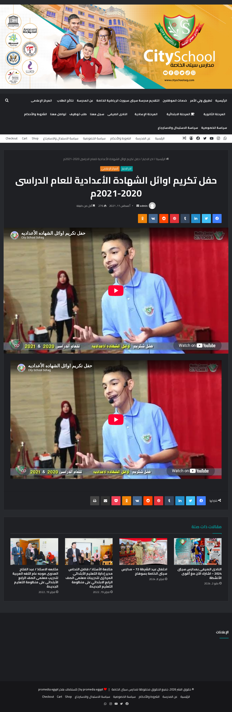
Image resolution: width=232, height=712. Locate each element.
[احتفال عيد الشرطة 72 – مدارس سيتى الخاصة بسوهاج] (143, 551)
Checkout (11, 138)
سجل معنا (97, 114)
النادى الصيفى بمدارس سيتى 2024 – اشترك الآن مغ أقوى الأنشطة (199, 573)
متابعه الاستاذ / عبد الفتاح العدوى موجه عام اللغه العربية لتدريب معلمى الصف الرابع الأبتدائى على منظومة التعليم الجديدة (35, 577)
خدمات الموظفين (175, 100)
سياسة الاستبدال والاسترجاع (178, 127)
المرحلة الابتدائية (179, 114)
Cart (24, 138)
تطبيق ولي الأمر (201, 100)
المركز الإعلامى (41, 100)
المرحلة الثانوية (214, 114)
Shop (35, 138)
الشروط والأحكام (35, 114)
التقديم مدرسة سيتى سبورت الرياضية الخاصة (128, 100)
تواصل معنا (58, 114)
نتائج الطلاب (65, 100)
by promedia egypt (91, 689)
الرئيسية (221, 100)
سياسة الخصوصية (214, 127)
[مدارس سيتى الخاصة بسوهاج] (116, 47)
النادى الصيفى (117, 114)
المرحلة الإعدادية (146, 114)
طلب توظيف (78, 114)
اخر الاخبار (147, 159)
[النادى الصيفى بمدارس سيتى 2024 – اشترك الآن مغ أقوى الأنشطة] (198, 551)
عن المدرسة (85, 100)
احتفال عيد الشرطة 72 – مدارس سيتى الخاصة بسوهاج (144, 571)
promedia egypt (48, 689)
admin (143, 205)
